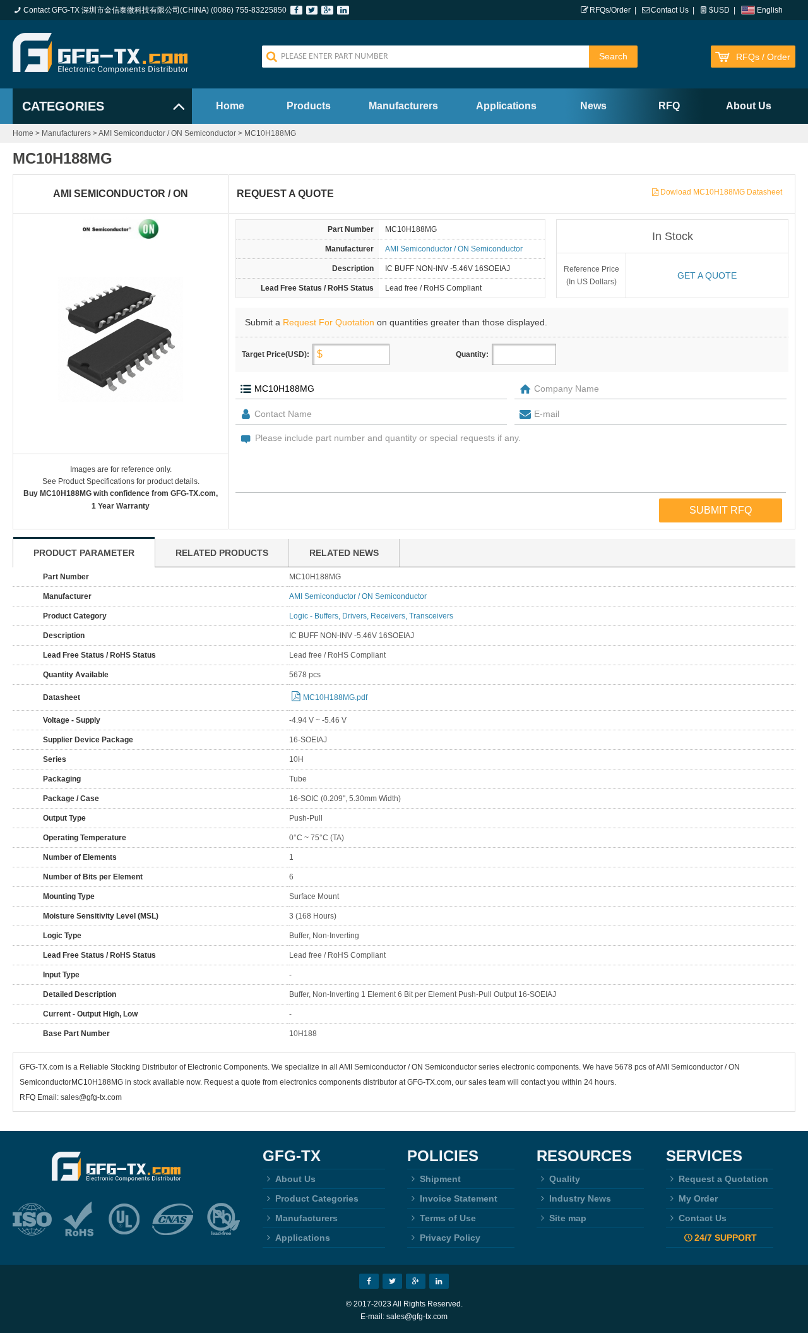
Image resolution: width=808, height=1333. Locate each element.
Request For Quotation (328, 322)
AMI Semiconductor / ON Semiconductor (167, 133)
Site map (567, 1218)
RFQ (669, 105)
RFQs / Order (763, 57)
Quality (564, 1179)
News (593, 105)
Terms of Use (448, 1218)
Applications (506, 105)
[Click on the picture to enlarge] (120, 339)
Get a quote (707, 275)
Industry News (580, 1198)
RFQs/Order (610, 10)
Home (230, 105)
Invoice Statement (458, 1198)
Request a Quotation (723, 1179)
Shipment (440, 1179)
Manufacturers (403, 105)
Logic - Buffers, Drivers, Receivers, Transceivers (371, 616)
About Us (748, 105)
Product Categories (317, 1198)
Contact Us (670, 10)
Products (309, 105)
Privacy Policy (450, 1238)
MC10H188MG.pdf (335, 697)
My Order (698, 1198)
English (770, 10)
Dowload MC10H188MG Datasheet (721, 192)
